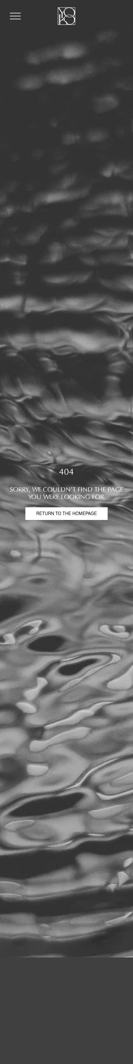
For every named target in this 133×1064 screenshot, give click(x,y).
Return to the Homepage (66, 514)
